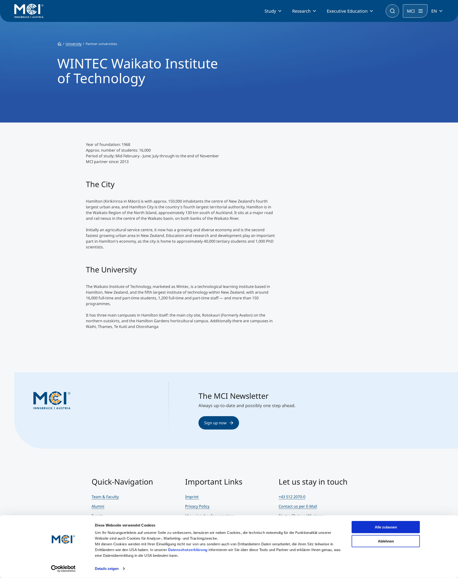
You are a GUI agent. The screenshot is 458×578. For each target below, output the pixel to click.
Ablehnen (386, 541)
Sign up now (215, 422)
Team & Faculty (105, 496)
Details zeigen (107, 569)
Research (301, 11)
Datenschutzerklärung (188, 550)
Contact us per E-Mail (298, 506)
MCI (411, 11)
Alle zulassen (386, 527)
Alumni (98, 506)
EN (434, 11)
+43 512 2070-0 (292, 496)
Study (270, 11)
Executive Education (347, 11)
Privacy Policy (197, 506)
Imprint (192, 496)
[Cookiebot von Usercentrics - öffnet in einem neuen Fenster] (63, 568)
